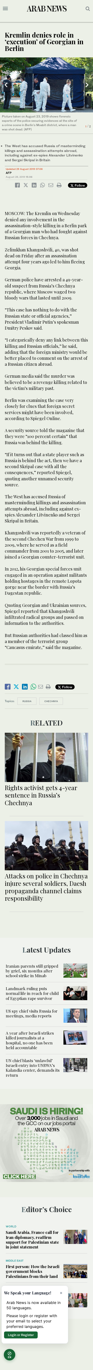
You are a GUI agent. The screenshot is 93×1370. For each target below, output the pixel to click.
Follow (79, 185)
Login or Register (21, 1335)
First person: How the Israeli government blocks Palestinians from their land (32, 1271)
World (11, 1226)
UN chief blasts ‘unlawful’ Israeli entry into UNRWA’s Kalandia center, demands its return (33, 1068)
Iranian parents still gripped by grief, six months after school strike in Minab (32, 970)
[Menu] (5, 8)
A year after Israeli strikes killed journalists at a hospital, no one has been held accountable (30, 1040)
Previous (6, 85)
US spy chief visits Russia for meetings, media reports (31, 1013)
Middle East (15, 1260)
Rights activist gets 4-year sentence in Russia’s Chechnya (41, 795)
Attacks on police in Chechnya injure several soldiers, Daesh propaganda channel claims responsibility (46, 887)
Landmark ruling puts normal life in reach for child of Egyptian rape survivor (32, 993)
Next (87, 85)
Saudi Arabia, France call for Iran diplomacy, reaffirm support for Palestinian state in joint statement (32, 1239)
